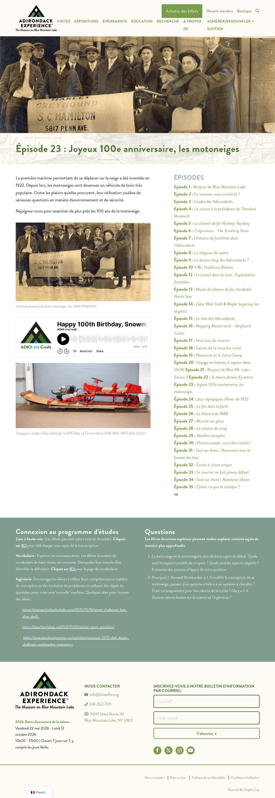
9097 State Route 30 (107, 714)
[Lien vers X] (168, 750)
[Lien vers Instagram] (179, 750)
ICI (24, 545)
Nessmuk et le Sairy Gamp (208, 355)
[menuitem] (182, 11)
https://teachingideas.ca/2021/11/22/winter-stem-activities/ (68, 627)
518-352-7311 (100, 704)
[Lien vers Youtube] (190, 750)
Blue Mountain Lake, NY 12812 (108, 720)
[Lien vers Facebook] (157, 750)
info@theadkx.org (104, 694)
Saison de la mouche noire (207, 347)
